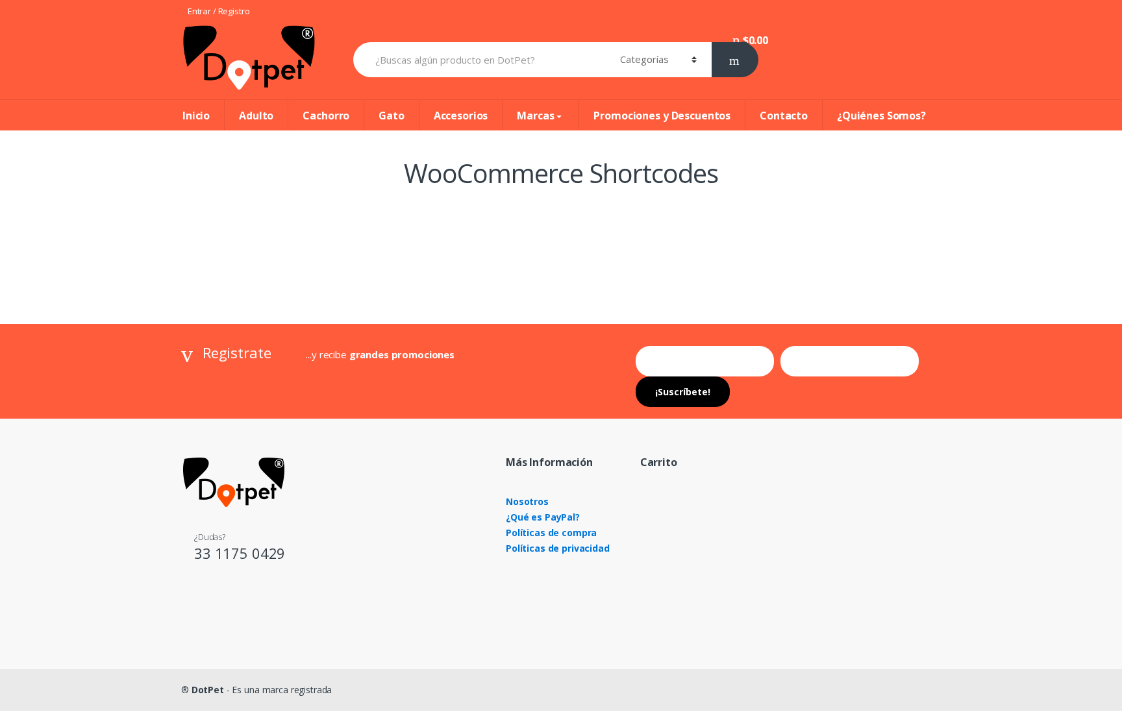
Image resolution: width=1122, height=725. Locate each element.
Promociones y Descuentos (661, 115)
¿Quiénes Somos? (881, 115)
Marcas (535, 115)
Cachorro (326, 115)
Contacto (784, 115)
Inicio (196, 115)
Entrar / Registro (219, 11)
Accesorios (461, 115)
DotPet (208, 689)
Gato (391, 115)
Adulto (256, 115)
